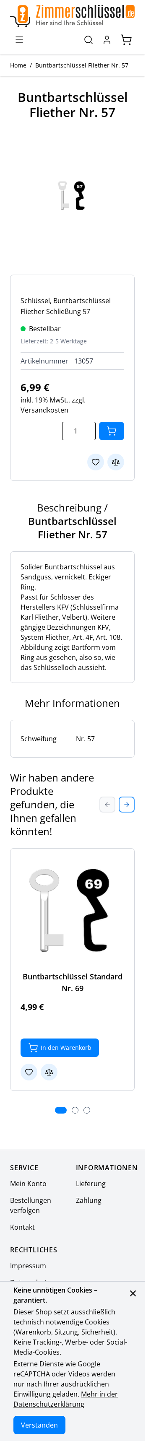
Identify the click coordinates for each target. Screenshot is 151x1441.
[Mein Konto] (107, 39)
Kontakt (22, 1227)
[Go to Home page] (72, 16)
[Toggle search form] (88, 39)
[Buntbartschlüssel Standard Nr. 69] (72, 910)
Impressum (28, 1265)
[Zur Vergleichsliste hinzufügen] (115, 462)
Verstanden (39, 1425)
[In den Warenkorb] (111, 431)
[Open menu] (19, 40)
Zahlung (89, 1200)
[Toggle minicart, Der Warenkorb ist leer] (126, 39)
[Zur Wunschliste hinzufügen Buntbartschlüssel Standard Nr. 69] (29, 1072)
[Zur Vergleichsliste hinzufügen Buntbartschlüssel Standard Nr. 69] (49, 1072)
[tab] (61, 1110)
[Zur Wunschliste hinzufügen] (95, 462)
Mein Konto (28, 1183)
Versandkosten (44, 410)
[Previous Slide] (107, 805)
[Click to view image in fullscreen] (72, 195)
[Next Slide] (127, 805)
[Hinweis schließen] (133, 1293)
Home (18, 65)
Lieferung (91, 1183)
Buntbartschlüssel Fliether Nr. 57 (81, 65)
